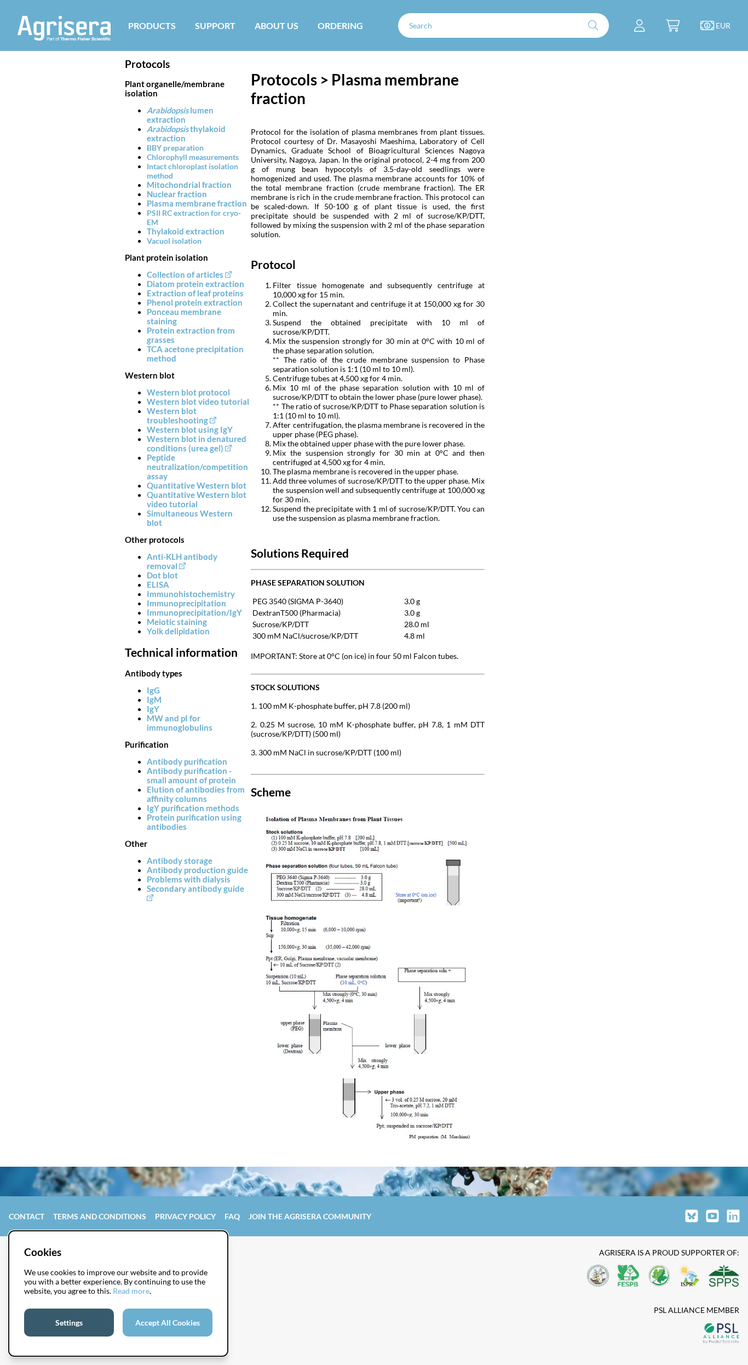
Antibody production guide (197, 870)
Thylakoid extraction (186, 231)
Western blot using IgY (190, 429)
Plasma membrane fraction (197, 203)
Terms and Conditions (99, 1216)
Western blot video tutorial (198, 401)
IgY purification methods (193, 808)
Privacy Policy (185, 1216)
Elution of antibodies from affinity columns (196, 794)
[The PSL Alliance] (721, 1334)
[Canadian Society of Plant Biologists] (659, 1276)
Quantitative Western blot (196, 485)
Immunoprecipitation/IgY (194, 612)
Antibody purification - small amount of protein (191, 775)
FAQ (232, 1216)
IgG (153, 690)
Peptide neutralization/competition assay (197, 467)
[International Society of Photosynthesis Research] (689, 1276)
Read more (131, 1290)
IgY (153, 709)
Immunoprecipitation (186, 603)
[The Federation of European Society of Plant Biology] (629, 1276)
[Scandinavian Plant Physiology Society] (724, 1276)
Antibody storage (179, 860)
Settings (69, 1322)
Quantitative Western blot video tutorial (196, 499)
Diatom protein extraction (195, 284)
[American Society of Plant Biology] (598, 1276)
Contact (26, 1216)
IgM (154, 699)
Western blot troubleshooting (177, 415)
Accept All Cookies (167, 1322)
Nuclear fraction (177, 194)
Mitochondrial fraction (189, 185)
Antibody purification (187, 761)
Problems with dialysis (189, 879)
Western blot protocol (188, 392)
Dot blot (162, 575)
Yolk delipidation (178, 631)
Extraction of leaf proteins (195, 293)
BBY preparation (175, 147)
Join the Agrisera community (310, 1216)
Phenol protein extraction (195, 302)
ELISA (158, 584)
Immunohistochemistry (191, 594)
